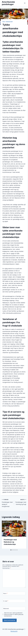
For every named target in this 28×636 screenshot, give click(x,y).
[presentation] (14, 529)
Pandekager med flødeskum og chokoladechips (10, 542)
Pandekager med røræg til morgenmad (7, 503)
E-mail (5, 601)
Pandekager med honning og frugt (20, 502)
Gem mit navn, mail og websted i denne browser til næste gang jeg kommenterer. (13, 614)
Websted (6, 608)
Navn (5, 593)
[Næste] (23, 534)
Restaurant (14, 631)
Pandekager (9, 21)
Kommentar (6, 568)
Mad (3, 21)
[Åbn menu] (24, 3)
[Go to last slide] (4, 534)
